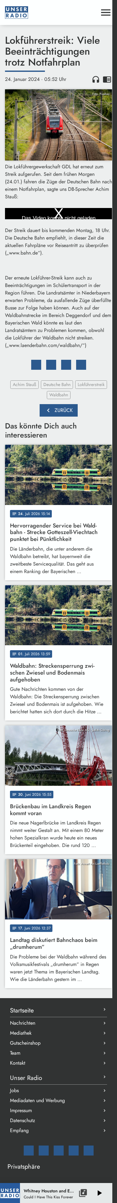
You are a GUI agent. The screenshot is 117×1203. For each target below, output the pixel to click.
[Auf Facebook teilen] (36, 365)
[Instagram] (59, 1151)
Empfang (19, 1130)
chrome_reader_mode (107, 79)
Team (15, 1053)
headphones (95, 79)
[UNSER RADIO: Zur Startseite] (51, 12)
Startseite (22, 1010)
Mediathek (21, 1033)
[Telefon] (74, 1151)
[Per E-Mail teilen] (81, 365)
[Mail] (29, 1151)
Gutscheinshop (25, 1043)
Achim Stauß (24, 384)
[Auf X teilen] (51, 365)
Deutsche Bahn (57, 384)
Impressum (21, 1110)
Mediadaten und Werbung (37, 1100)
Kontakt (17, 1063)
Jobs (14, 1090)
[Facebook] (44, 1151)
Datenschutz (22, 1120)
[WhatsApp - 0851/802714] (89, 1151)
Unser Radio (26, 1077)
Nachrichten (22, 1023)
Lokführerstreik (91, 384)
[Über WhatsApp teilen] (66, 365)
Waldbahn (58, 395)
